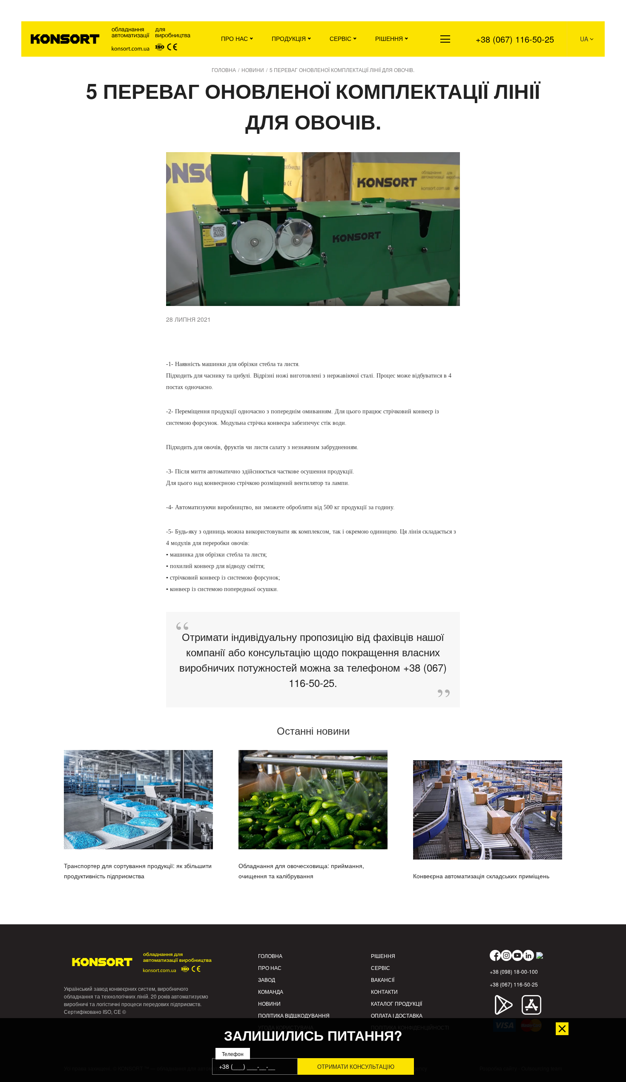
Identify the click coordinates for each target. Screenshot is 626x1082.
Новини (269, 1003)
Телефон (233, 1054)
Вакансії (382, 979)
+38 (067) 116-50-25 (515, 39)
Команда (270, 991)
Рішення (389, 38)
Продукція (289, 38)
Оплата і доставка (396, 1015)
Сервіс (340, 38)
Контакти (384, 991)
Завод (266, 979)
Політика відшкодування (294, 1015)
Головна (270, 955)
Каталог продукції (396, 1003)
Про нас (234, 38)
